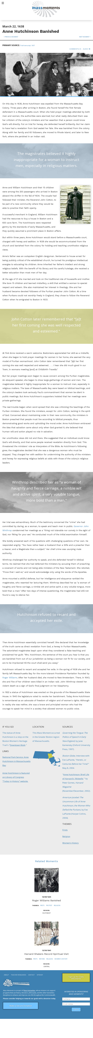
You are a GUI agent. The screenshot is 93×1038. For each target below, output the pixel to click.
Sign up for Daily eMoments (76, 977)
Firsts (65, 830)
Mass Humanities (29, 990)
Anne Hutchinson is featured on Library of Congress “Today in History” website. (16, 777)
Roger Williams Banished (46, 900)
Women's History (70, 843)
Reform (42, 959)
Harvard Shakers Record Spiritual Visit (46, 953)
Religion (66, 836)
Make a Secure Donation (20, 1005)
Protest (49, 905)
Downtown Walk (17, 745)
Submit (76, 1009)
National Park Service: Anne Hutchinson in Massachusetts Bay (16, 761)
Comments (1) (75, 49)
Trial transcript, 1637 (27, 45)
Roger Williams (9, 677)
